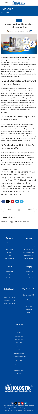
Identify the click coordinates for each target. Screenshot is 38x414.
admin (11, 31)
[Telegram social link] (22, 201)
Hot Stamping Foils (28, 252)
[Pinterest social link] (12, 201)
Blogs (9, 13)
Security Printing (28, 258)
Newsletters (28, 309)
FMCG (19, 333)
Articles (29, 312)
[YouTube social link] (22, 403)
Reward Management (9, 300)
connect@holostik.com (11, 194)
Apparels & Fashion (19, 370)
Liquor (19, 373)
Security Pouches (28, 275)
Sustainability (9, 246)
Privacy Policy (9, 410)
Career (9, 255)
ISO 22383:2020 (28, 303)
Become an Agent (9, 258)
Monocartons (28, 281)
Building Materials (19, 353)
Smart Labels (9, 275)
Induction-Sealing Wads (28, 278)
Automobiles (19, 342)
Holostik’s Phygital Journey (28, 300)
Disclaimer (30, 410)
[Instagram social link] (19, 403)
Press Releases (28, 306)
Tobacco (19, 347)
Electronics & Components (19, 356)
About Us (9, 243)
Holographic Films (28, 271)
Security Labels (9, 271)
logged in (13, 222)
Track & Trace (9, 294)
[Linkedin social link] (17, 201)
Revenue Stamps (28, 255)
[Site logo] (19, 3)
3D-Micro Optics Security (28, 246)
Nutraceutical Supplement (19, 367)
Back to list (19, 209)
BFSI (19, 350)
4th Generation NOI (28, 249)
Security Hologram (28, 243)
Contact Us (9, 252)
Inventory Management (9, 297)
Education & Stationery (19, 361)
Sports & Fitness (19, 364)
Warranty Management (9, 303)
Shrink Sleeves (9, 278)
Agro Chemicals (19, 339)
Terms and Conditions (19, 410)
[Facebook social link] (3, 201)
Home (3, 13)
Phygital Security (28, 289)
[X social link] (8, 201)
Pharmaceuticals (19, 336)
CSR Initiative (9, 249)
